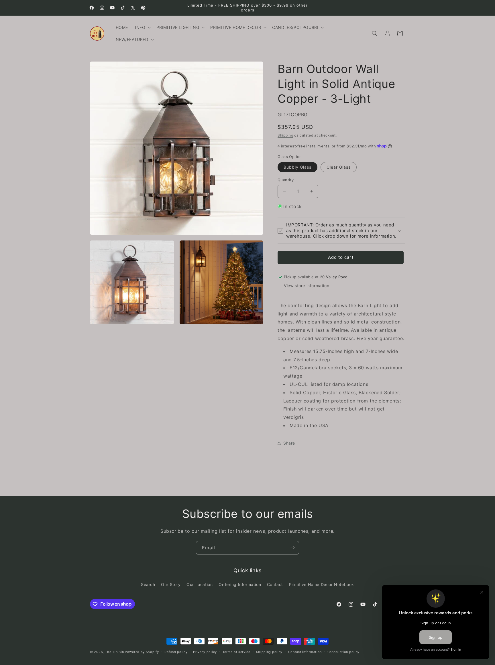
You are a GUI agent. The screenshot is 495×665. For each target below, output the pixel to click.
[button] (142, 27)
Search (148, 584)
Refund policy (175, 652)
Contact (275, 584)
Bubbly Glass (297, 167)
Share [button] (289, 443)
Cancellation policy (343, 652)
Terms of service (236, 652)
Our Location (199, 584)
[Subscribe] (292, 548)
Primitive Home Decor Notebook (321, 584)
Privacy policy (205, 652)
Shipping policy (269, 652)
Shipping (285, 135)
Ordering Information (240, 584)
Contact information (305, 652)
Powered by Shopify (142, 652)
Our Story (170, 584)
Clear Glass (339, 167)
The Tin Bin (114, 652)
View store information (306, 285)
